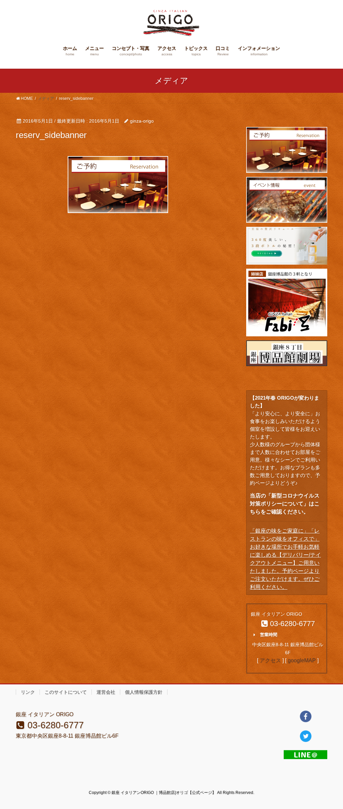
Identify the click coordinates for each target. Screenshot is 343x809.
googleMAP (302, 660)
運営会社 (105, 692)
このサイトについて (66, 692)
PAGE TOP (328, 779)
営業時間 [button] (268, 634)
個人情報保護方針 (143, 692)
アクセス (270, 660)
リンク (28, 692)
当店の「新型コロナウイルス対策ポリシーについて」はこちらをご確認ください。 (285, 504)
